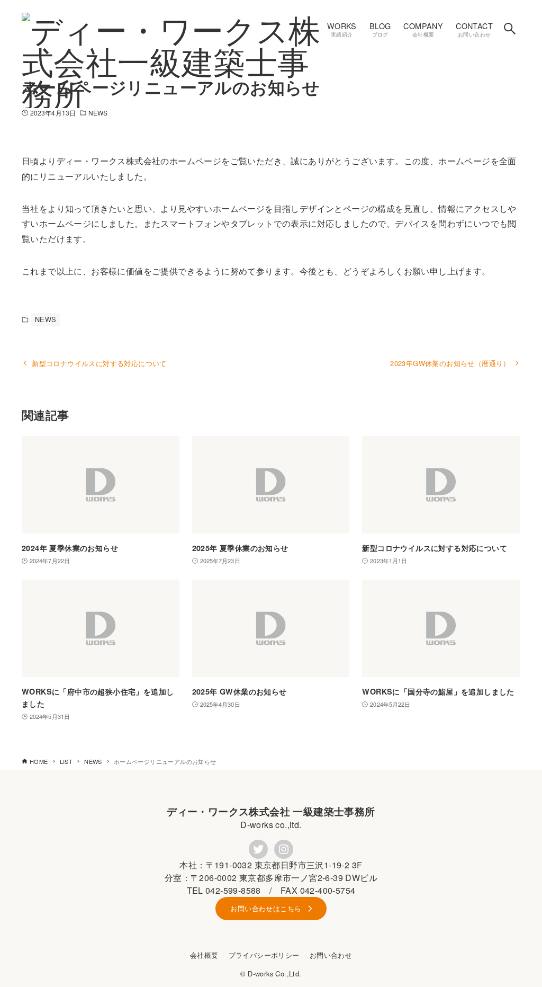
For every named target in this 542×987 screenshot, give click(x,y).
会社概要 (204, 955)
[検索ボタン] (509, 28)
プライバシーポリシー (264, 955)
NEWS (97, 112)
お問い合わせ (331, 955)
